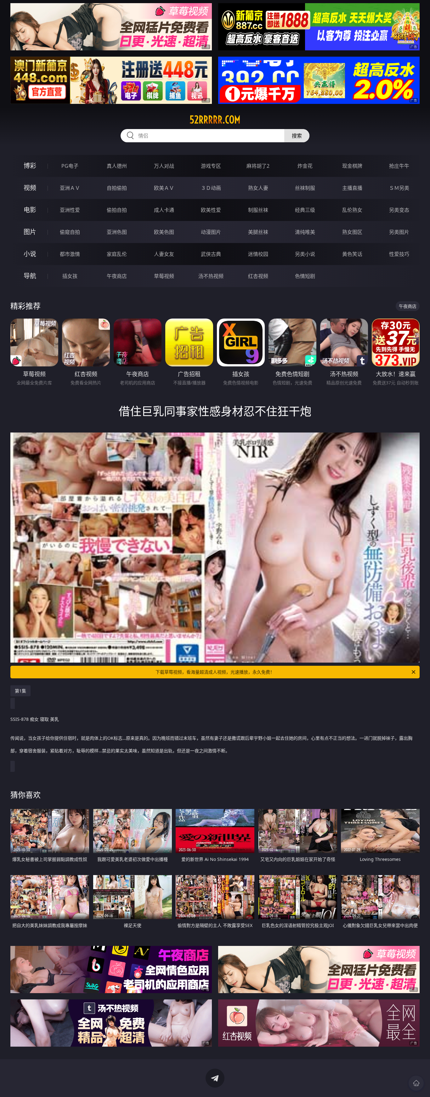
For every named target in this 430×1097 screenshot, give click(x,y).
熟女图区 (352, 232)
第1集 (20, 691)
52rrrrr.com (215, 119)
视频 (30, 188)
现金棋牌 (352, 165)
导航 (30, 276)
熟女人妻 (258, 187)
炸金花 (305, 165)
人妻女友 (164, 254)
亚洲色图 (117, 232)
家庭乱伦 (117, 254)
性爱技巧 (399, 254)
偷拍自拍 (117, 209)
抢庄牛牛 (399, 165)
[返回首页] (416, 1083)
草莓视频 (164, 276)
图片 (30, 232)
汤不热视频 (210, 276)
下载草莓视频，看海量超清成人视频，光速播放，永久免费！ (215, 672)
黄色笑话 (352, 254)
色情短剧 (305, 276)
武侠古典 (211, 254)
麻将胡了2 (257, 165)
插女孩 (69, 276)
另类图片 (399, 232)
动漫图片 (211, 232)
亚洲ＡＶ (70, 187)
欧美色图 (164, 232)
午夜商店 (117, 276)
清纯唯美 (305, 232)
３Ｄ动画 (211, 187)
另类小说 (305, 254)
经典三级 (305, 209)
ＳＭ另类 (399, 187)
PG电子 (69, 165)
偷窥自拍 (70, 232)
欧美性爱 (211, 209)
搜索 (297, 135)
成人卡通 (164, 209)
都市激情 (70, 254)
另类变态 (399, 209)
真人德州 (117, 165)
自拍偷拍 (117, 187)
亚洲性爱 (70, 209)
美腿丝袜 (258, 232)
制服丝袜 (258, 209)
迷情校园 (258, 254)
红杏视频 (258, 276)
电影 (30, 210)
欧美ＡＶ (164, 187)
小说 (30, 254)
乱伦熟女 (352, 209)
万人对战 (164, 165)
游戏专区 (211, 165)
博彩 (30, 165)
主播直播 (352, 187)
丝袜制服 (305, 187)
